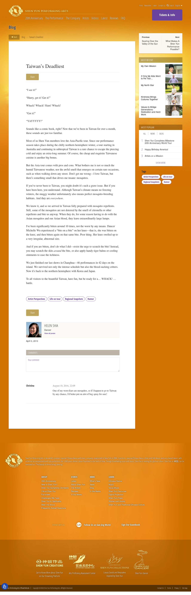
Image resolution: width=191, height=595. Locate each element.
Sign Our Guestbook (130, 524)
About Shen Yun (78, 484)
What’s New (95, 481)
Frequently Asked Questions (53, 508)
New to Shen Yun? (49, 484)
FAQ (123, 18)
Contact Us (161, 5)
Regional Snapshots (74, 299)
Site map (184, 588)
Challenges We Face (50, 498)
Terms (169, 588)
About (44, 476)
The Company (73, 18)
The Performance (54, 18)
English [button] (178, 5)
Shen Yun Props (116, 498)
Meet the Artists (48, 504)
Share (32, 77)
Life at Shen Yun (48, 491)
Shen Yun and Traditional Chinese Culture (126, 504)
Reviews (114, 18)
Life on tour (55, 299)
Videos (95, 18)
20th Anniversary (34, 18)
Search (171, 5)
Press (141, 5)
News (152, 133)
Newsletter (147, 5)
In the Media (76, 494)
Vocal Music (114, 487)
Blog (23, 37)
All (144, 133)
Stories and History (117, 501)
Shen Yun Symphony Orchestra (55, 487)
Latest (104, 18)
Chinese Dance (115, 481)
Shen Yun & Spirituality (51, 501)
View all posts (49, 333)
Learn (155, 5)
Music (111, 484)
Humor (91, 299)
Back (15, 36)
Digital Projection (116, 494)
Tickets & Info (167, 15)
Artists (86, 18)
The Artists (76, 487)
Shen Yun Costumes (117, 491)
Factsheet (45, 494)
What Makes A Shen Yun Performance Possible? (172, 45)
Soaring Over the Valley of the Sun (150, 42)
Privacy (176, 588)
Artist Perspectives (36, 299)
